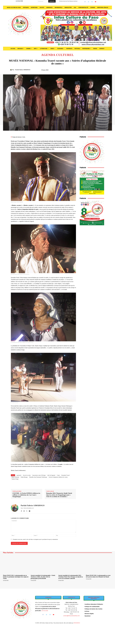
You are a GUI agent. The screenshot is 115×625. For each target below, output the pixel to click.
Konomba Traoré (65, 475)
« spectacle (18, 475)
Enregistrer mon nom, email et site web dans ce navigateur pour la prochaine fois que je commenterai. (35, 539)
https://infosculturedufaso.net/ (27, 508)
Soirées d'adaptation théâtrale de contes (58, 477)
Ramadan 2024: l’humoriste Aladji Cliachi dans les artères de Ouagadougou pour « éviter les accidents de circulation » (59, 494)
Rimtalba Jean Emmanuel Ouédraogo (38, 477)
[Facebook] (85, 1)
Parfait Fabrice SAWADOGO (22, 69)
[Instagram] (88, 1)
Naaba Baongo (24, 477)
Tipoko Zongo (15, 479)
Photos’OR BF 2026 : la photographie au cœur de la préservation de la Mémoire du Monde (98, 576)
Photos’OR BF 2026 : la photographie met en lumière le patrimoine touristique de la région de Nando (15, 577)
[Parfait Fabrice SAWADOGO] (11, 70)
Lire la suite (45, 610)
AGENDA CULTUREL (57, 54)
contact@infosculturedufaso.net (71, 615)
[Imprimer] (95, 70)
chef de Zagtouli (51, 475)
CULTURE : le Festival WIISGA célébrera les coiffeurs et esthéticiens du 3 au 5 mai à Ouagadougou (26, 494)
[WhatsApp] (91, 70)
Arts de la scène (27, 475)
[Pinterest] (88, 70)
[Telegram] (98, 70)
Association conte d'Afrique (39, 475)
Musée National (15, 477)
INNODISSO (77, 623)
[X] (92, 1)
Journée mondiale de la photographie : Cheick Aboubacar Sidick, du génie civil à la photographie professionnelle (43, 577)
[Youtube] (95, 1)
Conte (58, 475)
